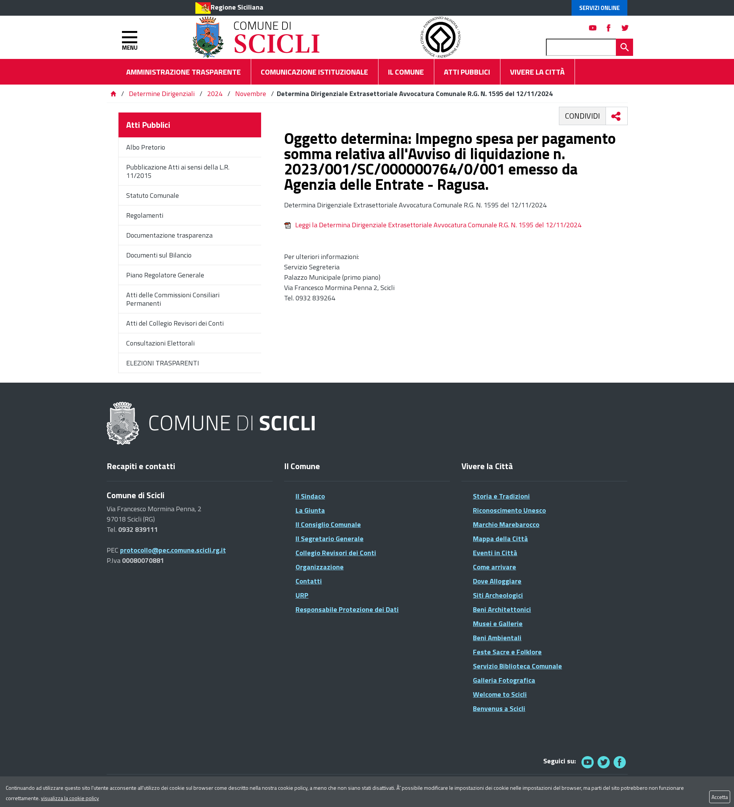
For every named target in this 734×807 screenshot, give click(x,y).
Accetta (719, 797)
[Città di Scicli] (212, 424)
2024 (214, 93)
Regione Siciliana (237, 7)
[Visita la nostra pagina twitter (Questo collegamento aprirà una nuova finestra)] (625, 27)
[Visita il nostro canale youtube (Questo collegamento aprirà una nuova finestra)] (593, 27)
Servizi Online (599, 7)
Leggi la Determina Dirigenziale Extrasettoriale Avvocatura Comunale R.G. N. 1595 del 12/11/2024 (438, 225)
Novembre (250, 93)
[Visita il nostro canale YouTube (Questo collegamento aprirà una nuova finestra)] (604, 762)
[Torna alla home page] (113, 93)
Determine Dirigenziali (162, 93)
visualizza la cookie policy (70, 798)
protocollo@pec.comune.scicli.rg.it (173, 550)
